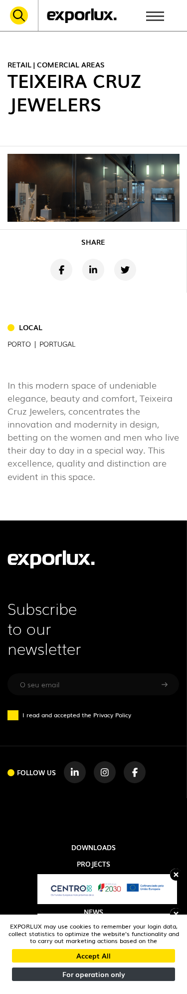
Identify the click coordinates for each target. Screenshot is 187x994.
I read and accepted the (76, 714)
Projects (93, 864)
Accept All (93, 956)
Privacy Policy (112, 714)
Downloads (93, 847)
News (93, 912)
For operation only (93, 974)
